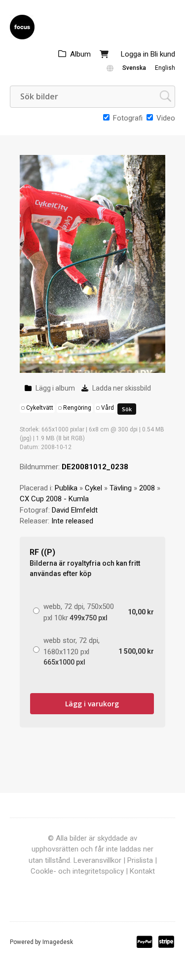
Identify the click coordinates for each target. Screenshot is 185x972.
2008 (147, 488)
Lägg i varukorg (92, 703)
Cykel (93, 488)
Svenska (134, 67)
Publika (66, 488)
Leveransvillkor (97, 860)
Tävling (121, 488)
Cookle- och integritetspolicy (77, 871)
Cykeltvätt (39, 407)
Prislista (140, 860)
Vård (107, 407)
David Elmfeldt (75, 510)
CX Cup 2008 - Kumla (54, 498)
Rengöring (77, 407)
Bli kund (162, 54)
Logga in (134, 54)
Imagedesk (57, 942)
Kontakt (142, 871)
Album (80, 54)
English (165, 67)
